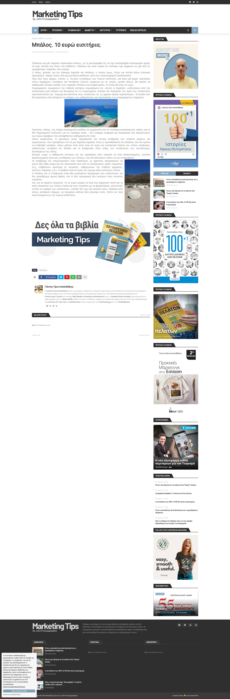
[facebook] (47, 306)
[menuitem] (35, 30)
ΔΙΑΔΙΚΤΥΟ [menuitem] (89, 30)
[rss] (56, 306)
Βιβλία (47, 2)
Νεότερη (36, 335)
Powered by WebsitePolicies (11, 694)
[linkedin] (50, 306)
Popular (164, 173)
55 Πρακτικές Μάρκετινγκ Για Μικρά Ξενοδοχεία (173, 607)
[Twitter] (61, 277)
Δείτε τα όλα (145, 315)
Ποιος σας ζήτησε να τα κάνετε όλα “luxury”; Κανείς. (180, 192)
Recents (187, 173)
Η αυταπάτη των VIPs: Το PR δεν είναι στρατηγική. (181, 203)
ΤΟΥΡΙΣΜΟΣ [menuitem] (121, 30)
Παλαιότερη (144, 335)
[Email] (79, 277)
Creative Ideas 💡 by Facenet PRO (185, 696)
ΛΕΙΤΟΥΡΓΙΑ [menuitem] (105, 30)
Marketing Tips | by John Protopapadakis (61, 696)
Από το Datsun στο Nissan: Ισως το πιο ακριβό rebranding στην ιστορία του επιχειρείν (173, 522)
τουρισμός (48, 38)
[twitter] (53, 306)
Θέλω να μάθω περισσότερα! (14, 687)
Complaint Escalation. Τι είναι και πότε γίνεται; (173, 493)
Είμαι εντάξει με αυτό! (19, 691)
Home (34, 2)
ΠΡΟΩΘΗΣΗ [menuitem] (57, 30)
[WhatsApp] (73, 277)
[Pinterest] (67, 277)
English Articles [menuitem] (138, 30)
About (41, 2)
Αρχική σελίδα (37, 38)
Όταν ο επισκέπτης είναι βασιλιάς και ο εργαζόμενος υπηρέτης (182, 180)
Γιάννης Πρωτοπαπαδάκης (59, 286)
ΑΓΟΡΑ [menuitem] (44, 30)
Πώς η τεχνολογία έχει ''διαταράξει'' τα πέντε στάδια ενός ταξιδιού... (63, 683)
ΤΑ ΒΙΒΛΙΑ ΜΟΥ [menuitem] (74, 30)
